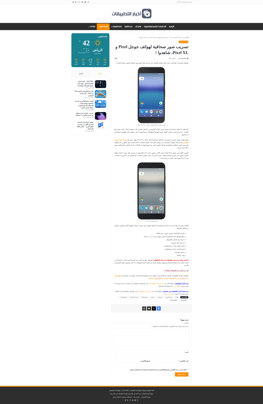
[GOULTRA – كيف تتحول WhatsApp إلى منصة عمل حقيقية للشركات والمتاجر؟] (100, 84)
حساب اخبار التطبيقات (156, 283)
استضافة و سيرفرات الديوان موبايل (122, 397)
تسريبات (160, 297)
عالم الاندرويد (184, 300)
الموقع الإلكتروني (145, 361)
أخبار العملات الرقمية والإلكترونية (155, 26)
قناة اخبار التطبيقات (144, 291)
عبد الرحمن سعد (182, 58)
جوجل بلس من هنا (167, 278)
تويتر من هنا (178, 278)
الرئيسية (171, 26)
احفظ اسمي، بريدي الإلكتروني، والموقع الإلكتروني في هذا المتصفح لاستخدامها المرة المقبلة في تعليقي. (158, 369)
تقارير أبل (138, 26)
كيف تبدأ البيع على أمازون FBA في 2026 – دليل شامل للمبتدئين (84, 93)
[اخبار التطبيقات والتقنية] (131, 14)
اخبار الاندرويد (169, 297)
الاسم (186, 352)
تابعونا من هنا (176, 286)
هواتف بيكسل (173, 300)
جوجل (152, 297)
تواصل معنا (137, 397)
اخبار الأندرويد (103, 26)
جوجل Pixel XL (134, 297)
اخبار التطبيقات (117, 26)
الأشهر (81, 73)
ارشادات (92, 26)
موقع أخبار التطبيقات (115, 390)
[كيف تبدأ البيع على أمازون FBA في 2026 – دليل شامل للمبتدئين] (100, 94)
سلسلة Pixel (124, 297)
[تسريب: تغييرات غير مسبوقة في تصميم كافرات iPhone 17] (100, 116)
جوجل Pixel (144, 297)
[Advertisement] (90, 169)
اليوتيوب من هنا (154, 278)
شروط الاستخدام (146, 397)
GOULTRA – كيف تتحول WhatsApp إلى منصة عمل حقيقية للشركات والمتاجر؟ (85, 83)
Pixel (177, 297)
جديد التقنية (128, 26)
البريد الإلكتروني (183, 361)
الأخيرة (100, 73)
